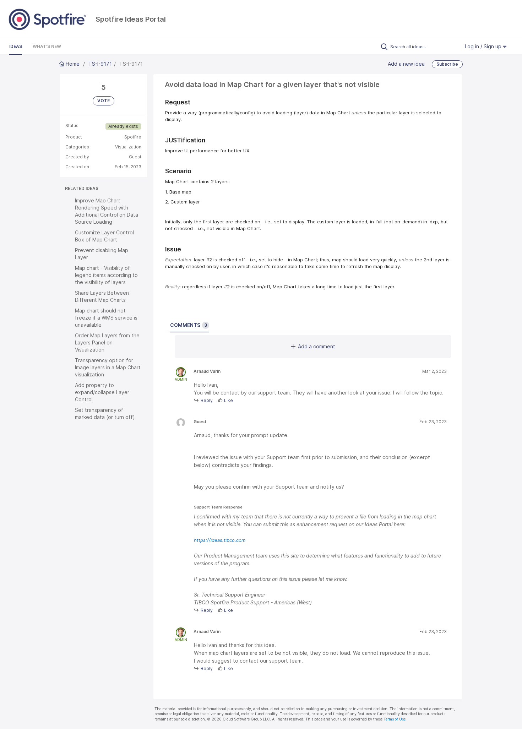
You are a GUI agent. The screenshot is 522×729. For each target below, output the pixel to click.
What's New (47, 46)
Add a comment (316, 346)
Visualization (128, 146)
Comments (188, 325)
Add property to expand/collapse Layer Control (102, 392)
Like (228, 400)
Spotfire (132, 137)
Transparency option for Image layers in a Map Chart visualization (108, 367)
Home (72, 64)
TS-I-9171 (100, 64)
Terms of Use (395, 719)
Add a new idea (406, 63)
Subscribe (447, 64)
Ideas (15, 46)
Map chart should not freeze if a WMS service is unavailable (106, 318)
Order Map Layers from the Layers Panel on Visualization (107, 342)
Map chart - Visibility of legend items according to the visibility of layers (106, 275)
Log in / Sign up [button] (484, 46)
